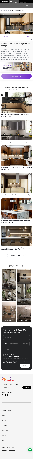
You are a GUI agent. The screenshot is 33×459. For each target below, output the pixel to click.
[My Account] (23, 5)
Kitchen (23, 281)
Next (28, 36)
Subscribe (26, 387)
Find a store (6, 65)
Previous (6, 36)
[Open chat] (30, 449)
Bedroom (23, 302)
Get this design (16, 76)
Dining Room (8, 299)
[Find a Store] (27, 5)
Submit (25, 365)
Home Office (8, 320)
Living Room (8, 286)
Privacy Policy (17, 362)
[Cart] (30, 5)
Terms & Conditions (7, 362)
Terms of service (12, 450)
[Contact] (20, 5)
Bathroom (23, 320)
